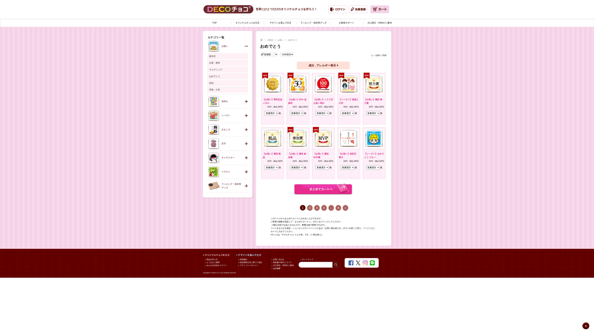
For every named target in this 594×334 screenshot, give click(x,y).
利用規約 (243, 259)
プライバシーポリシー (248, 265)
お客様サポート (346, 22)
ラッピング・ (314, 22)
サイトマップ (307, 259)
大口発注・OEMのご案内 (283, 265)
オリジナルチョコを (247, 22)
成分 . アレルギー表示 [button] (323, 65)
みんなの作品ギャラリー (216, 265)
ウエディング (215, 69)
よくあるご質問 (213, 262)
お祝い (281, 40)
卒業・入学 (214, 89)
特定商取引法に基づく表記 (250, 262)
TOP (214, 22)
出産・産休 (214, 63)
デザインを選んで (280, 22)
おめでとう (292, 40)
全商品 (270, 40)
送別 (211, 83)
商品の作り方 (212, 259)
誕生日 (212, 56)
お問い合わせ (278, 259)
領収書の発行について (282, 262)
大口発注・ (379, 22)
